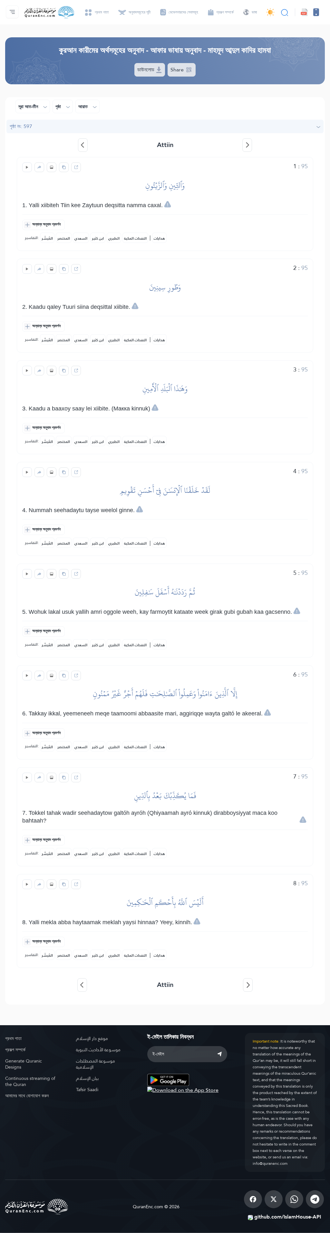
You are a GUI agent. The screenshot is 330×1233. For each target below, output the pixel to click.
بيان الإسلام (87, 1078)
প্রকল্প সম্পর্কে (15, 1049)
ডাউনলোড (146, 69)
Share (177, 69)
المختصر (63, 238)
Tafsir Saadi (87, 1089)
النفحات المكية (135, 238)
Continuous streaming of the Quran (30, 1081)
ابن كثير (98, 238)
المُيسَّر (47, 238)
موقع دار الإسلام (92, 1038)
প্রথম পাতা (13, 1038)
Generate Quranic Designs (23, 1064)
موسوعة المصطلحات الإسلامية (95, 1064)
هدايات (159, 238)
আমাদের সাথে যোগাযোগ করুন (27, 1095)
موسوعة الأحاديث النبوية (98, 1049)
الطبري (114, 238)
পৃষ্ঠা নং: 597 (21, 126)
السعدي (80, 238)
